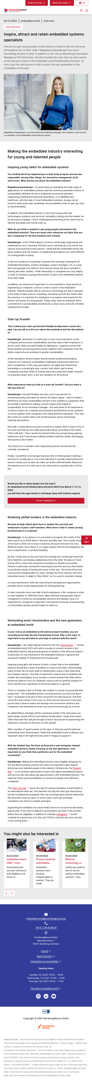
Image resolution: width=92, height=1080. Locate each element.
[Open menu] (86, 10)
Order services (35, 3)
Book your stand (60, 3)
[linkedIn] (46, 996)
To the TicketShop (44, 500)
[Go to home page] (24, 11)
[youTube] (53, 996)
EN (82, 2)
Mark (86, 540)
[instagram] (38, 996)
